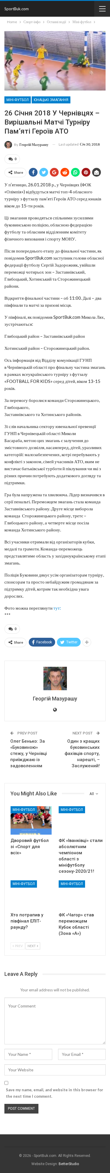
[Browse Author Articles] (55, 678)
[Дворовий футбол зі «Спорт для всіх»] (31, 820)
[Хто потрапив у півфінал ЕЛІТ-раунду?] (31, 894)
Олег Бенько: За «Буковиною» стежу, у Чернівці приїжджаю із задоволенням (28, 753)
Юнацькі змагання (51, 100)
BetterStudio (69, 1164)
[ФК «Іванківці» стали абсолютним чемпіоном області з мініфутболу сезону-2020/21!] (79, 820)
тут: (57, 608)
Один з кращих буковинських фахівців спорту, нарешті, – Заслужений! (82, 753)
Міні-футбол (17, 100)
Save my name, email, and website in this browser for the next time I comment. (54, 1093)
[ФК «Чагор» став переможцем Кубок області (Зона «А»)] (79, 894)
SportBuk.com (16, 8)
